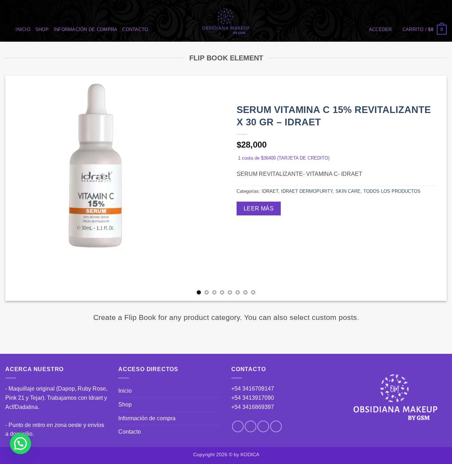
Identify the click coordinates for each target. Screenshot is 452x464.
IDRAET (270, 191)
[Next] (429, 188)
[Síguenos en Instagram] (250, 426)
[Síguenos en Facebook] (238, 426)
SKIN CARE (348, 191)
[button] (380, 29)
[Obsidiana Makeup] (226, 21)
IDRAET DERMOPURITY (307, 191)
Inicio (23, 29)
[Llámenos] (276, 426)
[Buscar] (8, 29)
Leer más (259, 209)
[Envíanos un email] (263, 426)
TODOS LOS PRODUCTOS (392, 191)
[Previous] (23, 188)
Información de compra (85, 29)
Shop (42, 29)
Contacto (135, 29)
